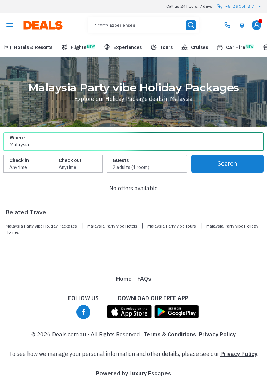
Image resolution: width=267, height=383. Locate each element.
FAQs (144, 278)
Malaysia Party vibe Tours (171, 226)
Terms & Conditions (170, 334)
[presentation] (143, 25)
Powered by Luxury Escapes (133, 373)
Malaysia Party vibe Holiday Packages (41, 226)
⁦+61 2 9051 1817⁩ (239, 6)
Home (124, 278)
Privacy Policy (217, 334)
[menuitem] (242, 25)
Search (227, 163)
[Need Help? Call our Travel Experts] (227, 25)
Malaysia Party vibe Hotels (112, 226)
